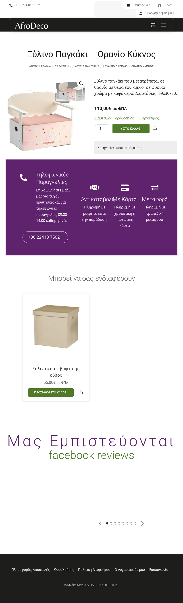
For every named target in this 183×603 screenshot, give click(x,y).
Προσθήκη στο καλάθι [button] (50, 392)
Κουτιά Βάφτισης (87, 66)
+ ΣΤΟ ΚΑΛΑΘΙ (131, 129)
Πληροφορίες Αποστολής (30, 569)
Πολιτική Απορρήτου (94, 569)
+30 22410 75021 (28, 5)
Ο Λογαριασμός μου (159, 13)
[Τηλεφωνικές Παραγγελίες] (23, 178)
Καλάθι (169, 5)
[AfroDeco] (31, 25)
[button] (81, 83)
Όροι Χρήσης (64, 569)
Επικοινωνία (141, 5)
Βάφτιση (62, 66)
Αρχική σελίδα (40, 66)
